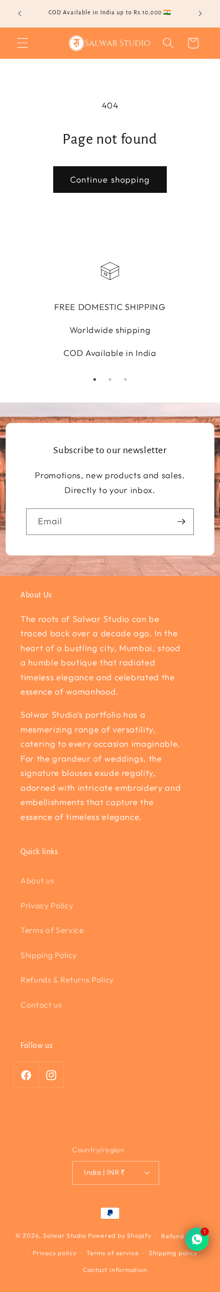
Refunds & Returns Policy (67, 980)
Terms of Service (52, 930)
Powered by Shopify (119, 1236)
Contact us (41, 1005)
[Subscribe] (181, 521)
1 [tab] (95, 379)
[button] (22, 43)
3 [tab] (125, 379)
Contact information (115, 1270)
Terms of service (112, 1253)
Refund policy (183, 1236)
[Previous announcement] (20, 14)
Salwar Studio (64, 1236)
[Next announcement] (200, 14)
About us (37, 880)
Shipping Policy (48, 955)
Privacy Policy (46, 905)
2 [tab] (110, 379)
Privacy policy (55, 1253)
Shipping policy (173, 1253)
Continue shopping (110, 179)
